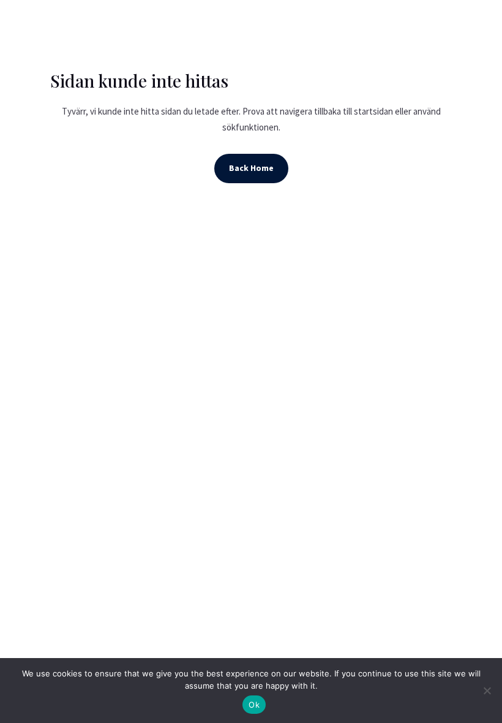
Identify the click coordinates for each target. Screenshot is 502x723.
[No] (487, 690)
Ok (254, 705)
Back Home (251, 167)
